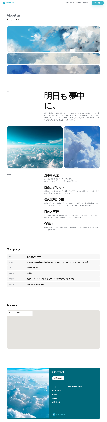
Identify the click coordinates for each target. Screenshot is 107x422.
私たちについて (56, 391)
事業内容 (54, 394)
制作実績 (54, 398)
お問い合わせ (56, 402)
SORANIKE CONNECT (75, 387)
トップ (54, 387)
